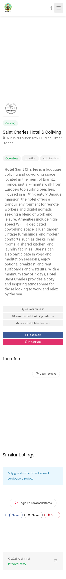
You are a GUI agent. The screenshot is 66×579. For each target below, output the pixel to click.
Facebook (34, 335)
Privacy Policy (18, 564)
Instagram (34, 341)
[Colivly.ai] (8, 8)
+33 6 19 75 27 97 (34, 309)
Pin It (53, 515)
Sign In (50, 8)
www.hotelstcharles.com (35, 323)
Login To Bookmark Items (36, 503)
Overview (12, 158)
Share (15, 515)
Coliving (10, 123)
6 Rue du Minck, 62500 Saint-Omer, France (32, 140)
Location (30, 158)
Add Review (51, 158)
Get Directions (48, 373)
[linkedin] (55, 561)
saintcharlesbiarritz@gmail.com (34, 316)
